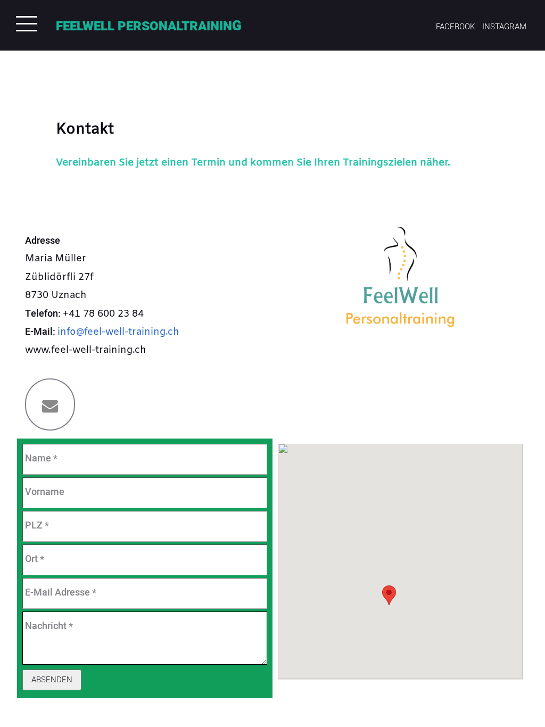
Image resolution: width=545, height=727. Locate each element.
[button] (389, 595)
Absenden (51, 679)
